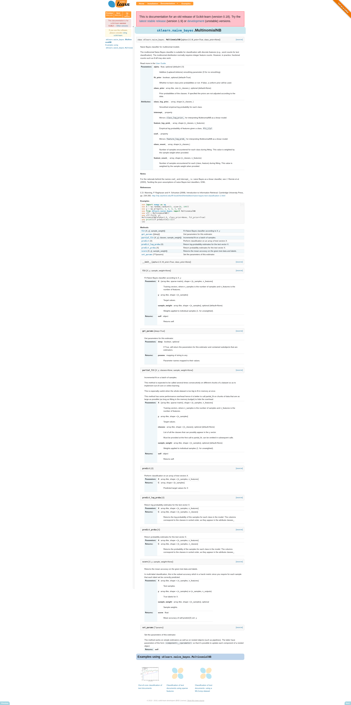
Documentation (168, 3)
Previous (109, 14)
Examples (186, 3)
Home (141, 3)
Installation (153, 3)
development (195, 21)
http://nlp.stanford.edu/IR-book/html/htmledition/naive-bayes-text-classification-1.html (188, 196)
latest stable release (152, 21)
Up (127, 14)
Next (118, 14)
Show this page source (195, 701)
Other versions (122, 26)
